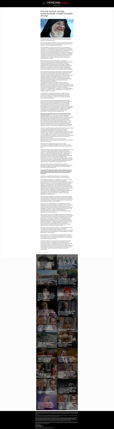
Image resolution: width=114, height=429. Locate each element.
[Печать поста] (49, 252)
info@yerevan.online (41, 426)
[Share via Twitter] (43, 252)
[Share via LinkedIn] (45, 252)
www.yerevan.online (38, 424)
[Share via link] (47, 252)
